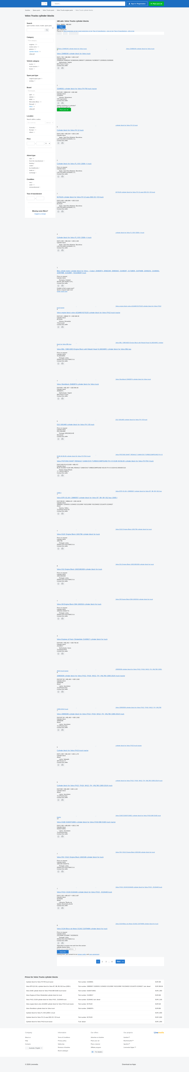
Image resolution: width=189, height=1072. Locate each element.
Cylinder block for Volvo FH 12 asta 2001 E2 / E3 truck (43, 1017)
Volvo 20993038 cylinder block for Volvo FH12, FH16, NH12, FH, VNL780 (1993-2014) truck (90, 714)
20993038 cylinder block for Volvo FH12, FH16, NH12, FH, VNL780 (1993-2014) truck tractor (91, 676)
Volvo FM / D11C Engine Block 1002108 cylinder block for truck (80, 857)
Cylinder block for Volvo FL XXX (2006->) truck (74, 164)
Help (26, 1040)
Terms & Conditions (64, 1037)
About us (28, 1037)
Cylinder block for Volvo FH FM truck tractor (39, 982)
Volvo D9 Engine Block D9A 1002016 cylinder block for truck (79, 604)
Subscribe (63, 952)
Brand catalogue (63, 1050)
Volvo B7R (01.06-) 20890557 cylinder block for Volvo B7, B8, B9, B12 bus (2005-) (87, 498)
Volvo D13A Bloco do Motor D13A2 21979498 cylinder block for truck (82, 929)
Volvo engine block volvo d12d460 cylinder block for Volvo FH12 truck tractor (50, 1004)
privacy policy (82, 954)
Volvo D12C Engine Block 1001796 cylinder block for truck (78, 534)
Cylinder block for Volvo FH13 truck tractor (72, 750)
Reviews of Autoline (64, 1047)
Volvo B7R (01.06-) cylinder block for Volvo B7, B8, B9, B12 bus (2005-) (48, 986)
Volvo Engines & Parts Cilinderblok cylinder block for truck (44, 995)
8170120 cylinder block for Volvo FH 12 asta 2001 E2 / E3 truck (80, 197)
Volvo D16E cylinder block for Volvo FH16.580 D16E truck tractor (46, 990)
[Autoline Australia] (32, 3)
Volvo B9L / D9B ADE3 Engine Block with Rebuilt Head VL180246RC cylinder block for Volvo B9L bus (94, 349)
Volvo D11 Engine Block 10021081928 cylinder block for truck (79, 569)
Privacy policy (62, 1040)
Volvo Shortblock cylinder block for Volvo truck (40, 1008)
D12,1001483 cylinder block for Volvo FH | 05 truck (75, 425)
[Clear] (53, 28)
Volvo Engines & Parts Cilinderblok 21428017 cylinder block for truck (82, 639)
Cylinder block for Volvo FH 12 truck (70, 130)
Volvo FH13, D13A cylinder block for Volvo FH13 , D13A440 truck (46, 999)
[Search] (53, 3)
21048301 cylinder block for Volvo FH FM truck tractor (77, 89)
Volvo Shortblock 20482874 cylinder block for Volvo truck (78, 384)
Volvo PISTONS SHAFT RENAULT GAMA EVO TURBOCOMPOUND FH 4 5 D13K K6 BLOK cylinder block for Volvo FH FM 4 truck (105, 461)
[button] (59, 68)
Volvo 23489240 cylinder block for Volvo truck (73, 54)
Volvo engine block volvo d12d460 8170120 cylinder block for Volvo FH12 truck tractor (88, 313)
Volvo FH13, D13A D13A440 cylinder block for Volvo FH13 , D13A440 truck (84, 892)
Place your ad (64, 109)
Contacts (28, 1044)
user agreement (94, 954)
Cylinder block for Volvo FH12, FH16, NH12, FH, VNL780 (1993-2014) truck (84, 785)
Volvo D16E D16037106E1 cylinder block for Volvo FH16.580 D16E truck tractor (86, 822)
